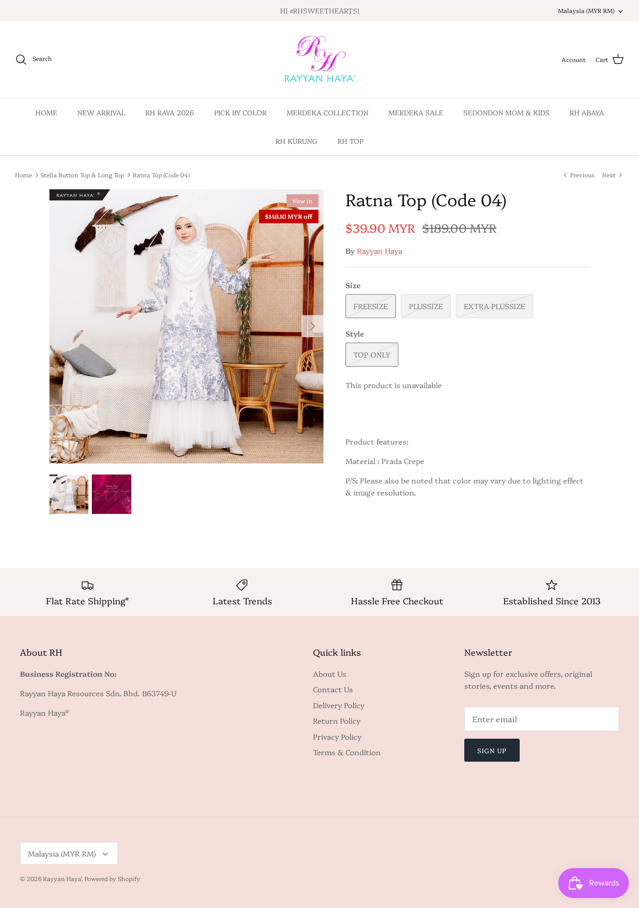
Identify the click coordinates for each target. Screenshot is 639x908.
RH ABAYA (587, 112)
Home (23, 174)
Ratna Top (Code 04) (161, 174)
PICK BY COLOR (240, 112)
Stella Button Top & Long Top (82, 174)
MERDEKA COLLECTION (327, 112)
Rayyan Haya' (62, 878)
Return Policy (336, 720)
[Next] (312, 326)
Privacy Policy (337, 736)
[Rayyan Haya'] (319, 59)
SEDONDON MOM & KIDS (506, 112)
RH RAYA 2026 (169, 112)
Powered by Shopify (112, 878)
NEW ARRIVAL (101, 112)
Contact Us (333, 689)
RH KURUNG (297, 141)
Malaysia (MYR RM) (586, 10)
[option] (186, 326)
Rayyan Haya (379, 250)
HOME (46, 112)
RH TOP (350, 141)
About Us (329, 673)
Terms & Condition (347, 752)
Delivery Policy (338, 705)
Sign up (492, 750)
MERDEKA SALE (415, 112)
